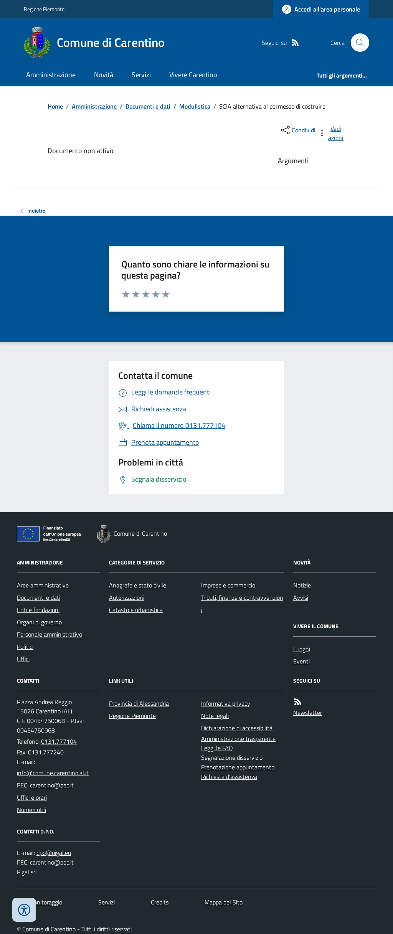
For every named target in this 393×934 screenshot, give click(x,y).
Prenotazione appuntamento (237, 767)
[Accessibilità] (24, 910)
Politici (25, 646)
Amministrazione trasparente (238, 738)
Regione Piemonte (44, 9)
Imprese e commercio (228, 585)
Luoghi (301, 648)
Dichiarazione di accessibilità (236, 728)
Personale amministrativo (49, 634)
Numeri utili (31, 809)
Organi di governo (39, 622)
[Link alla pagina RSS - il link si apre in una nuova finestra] (295, 43)
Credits (159, 902)
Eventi (301, 661)
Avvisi (300, 597)
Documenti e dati (147, 106)
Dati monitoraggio (39, 902)
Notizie (302, 585)
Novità (103, 74)
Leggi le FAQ (217, 747)
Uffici (23, 658)
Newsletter (307, 712)
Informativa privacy (225, 703)
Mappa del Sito (224, 902)
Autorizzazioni (126, 597)
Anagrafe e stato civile (137, 585)
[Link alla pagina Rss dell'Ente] (297, 702)
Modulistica (194, 106)
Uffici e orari (32, 797)
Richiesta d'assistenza (229, 776)
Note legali (215, 715)
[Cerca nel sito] (357, 42)
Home (55, 106)
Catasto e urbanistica (136, 609)
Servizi (141, 74)
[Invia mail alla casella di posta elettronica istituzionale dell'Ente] (53, 773)
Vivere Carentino (193, 74)
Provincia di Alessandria (139, 703)
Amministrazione (51, 74)
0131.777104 (59, 741)
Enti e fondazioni (38, 609)
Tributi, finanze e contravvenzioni (242, 603)
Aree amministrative (43, 585)
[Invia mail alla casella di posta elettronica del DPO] (53, 853)
